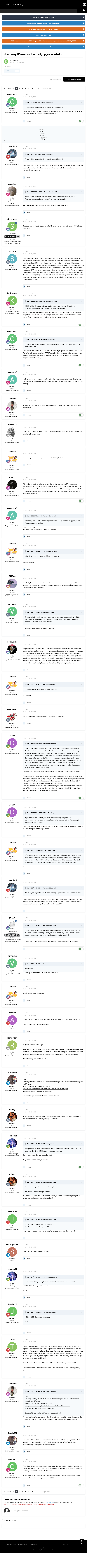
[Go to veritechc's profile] (12, 611)
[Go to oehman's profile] (12, 1466)
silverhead (12, 219)
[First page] (4, 88)
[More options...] (27, 94)
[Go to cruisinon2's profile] (12, 102)
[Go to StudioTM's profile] (12, 1080)
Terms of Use (11, 1544)
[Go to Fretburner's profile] (12, 717)
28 (13, 1260)
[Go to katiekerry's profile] (6, 61)
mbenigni (12, 146)
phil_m (12, 918)
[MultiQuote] (24, 121)
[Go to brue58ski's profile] (12, 649)
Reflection (12, 1038)
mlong (12, 1109)
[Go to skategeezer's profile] (12, 1252)
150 (13, 1475)
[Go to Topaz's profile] (12, 1347)
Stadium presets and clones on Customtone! (43, 47)
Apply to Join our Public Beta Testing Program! (43, 23)
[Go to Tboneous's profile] (12, 406)
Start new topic (55, 80)
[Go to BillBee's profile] (12, 583)
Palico (12, 477)
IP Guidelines (32, 1544)
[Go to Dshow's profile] (12, 743)
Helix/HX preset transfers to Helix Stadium (43, 29)
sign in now (50, 1502)
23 (13, 1088)
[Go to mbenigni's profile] (12, 153)
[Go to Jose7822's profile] (12, 1219)
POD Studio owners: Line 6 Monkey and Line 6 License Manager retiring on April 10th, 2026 (43, 41)
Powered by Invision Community (43, 1550)
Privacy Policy (22, 1544)
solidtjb (12, 251)
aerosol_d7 (12, 372)
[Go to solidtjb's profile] (12, 259)
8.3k (13, 110)
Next (33, 88)
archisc (12, 1013)
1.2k (12, 467)
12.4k (13, 239)
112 (13, 162)
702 (12, 414)
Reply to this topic (74, 79)
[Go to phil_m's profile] (12, 925)
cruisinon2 (12, 94)
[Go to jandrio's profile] (12, 458)
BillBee (12, 576)
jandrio (12, 451)
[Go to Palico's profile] (12, 484)
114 (13, 1228)
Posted (29, 97)
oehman (12, 1459)
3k (13, 658)
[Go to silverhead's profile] (12, 226)
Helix (22, 62)
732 (12, 493)
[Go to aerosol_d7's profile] (12, 379)
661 (13, 1152)
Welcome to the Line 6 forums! (43, 17)
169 (13, 309)
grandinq (12, 184)
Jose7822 (12, 1212)
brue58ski (12, 642)
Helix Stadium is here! (43, 35)
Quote (29, 121)
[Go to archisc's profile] (12, 1020)
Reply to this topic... (22, 1511)
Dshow (12, 736)
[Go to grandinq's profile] (12, 191)
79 (13, 1029)
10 (13, 1125)
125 (13, 200)
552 (12, 751)
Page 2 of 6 (46, 88)
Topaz (12, 1339)
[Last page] (38, 88)
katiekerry (15, 60)
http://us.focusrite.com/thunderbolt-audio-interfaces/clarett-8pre (45, 1089)
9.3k (13, 938)
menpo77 (12, 425)
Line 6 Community (12, 4)
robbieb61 (12, 1136)
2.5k (13, 592)
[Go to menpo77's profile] (12, 432)
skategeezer (12, 1244)
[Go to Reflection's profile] (12, 1045)
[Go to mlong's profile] (12, 1117)
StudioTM (12, 1072)
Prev (9, 88)
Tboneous (12, 398)
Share (8, 66)
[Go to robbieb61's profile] (12, 1143)
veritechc (12, 604)
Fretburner (12, 709)
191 (13, 388)
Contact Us (65, 1544)
